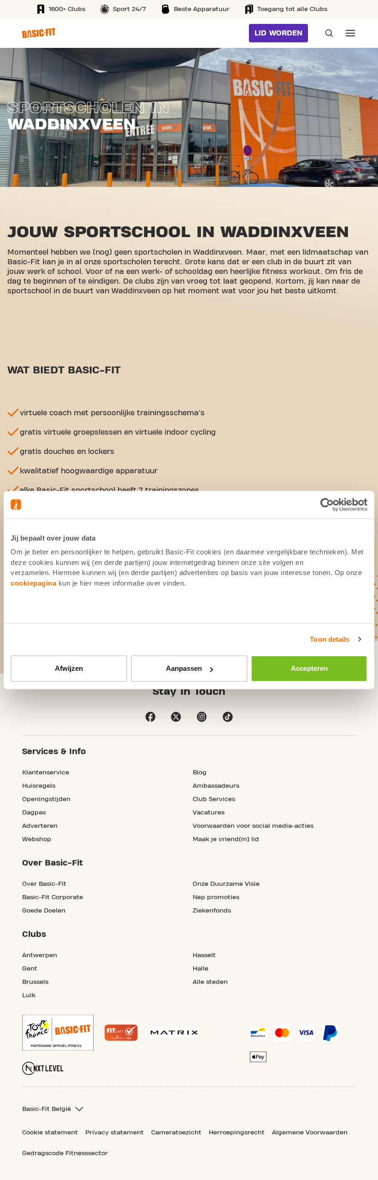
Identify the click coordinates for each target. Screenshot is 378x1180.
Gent (29, 968)
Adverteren (40, 826)
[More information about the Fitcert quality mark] (121, 1032)
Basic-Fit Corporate (52, 897)
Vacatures (208, 812)
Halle (200, 968)
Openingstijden (46, 799)
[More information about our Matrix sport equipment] (174, 1032)
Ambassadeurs (216, 786)
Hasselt (204, 955)
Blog (200, 772)
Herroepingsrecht (237, 1132)
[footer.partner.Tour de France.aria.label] (58, 1033)
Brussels (35, 982)
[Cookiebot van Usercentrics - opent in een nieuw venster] (327, 505)
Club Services (214, 799)
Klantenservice (45, 772)
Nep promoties (216, 897)
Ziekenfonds (212, 910)
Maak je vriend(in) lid (226, 839)
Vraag (326, 33)
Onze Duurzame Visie (226, 884)
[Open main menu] (350, 33)
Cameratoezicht (176, 1132)
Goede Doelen (43, 910)
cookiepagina (33, 583)
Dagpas (34, 812)
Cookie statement (50, 1132)
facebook (150, 716)
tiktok (227, 716)
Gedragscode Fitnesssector (65, 1153)
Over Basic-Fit (44, 884)
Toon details (329, 639)
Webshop (36, 839)
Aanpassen (184, 668)
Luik (28, 995)
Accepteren (309, 668)
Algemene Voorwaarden (310, 1132)
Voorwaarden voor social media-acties (253, 826)
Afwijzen (69, 668)
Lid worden (278, 33)
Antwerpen (39, 955)
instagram (202, 716)
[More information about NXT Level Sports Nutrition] (43, 1068)
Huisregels (38, 786)
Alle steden (210, 982)
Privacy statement (114, 1132)
